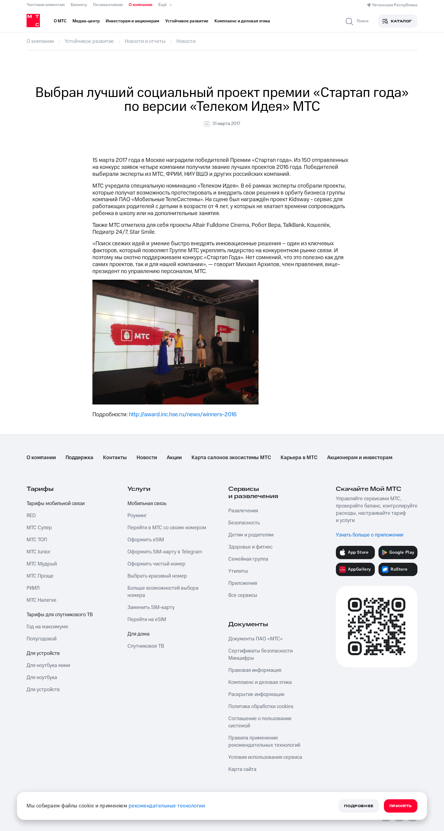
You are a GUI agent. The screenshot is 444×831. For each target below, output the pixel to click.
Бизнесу (79, 5)
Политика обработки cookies (260, 706)
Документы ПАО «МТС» (255, 639)
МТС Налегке (41, 600)
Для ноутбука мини (48, 665)
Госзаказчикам (108, 5)
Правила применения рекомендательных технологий (264, 741)
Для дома (138, 634)
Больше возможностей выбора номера (162, 592)
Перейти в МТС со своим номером (166, 527)
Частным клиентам (46, 5)
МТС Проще (40, 576)
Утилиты (238, 571)
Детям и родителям (251, 535)
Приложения (242, 583)
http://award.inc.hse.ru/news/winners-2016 (182, 415)
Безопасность (244, 523)
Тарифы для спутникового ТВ (60, 614)
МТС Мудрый (42, 564)
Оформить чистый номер (156, 564)
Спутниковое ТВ (145, 646)
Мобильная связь (146, 503)
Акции (174, 457)
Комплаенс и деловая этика (260, 682)
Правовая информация (254, 670)
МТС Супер (39, 527)
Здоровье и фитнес (250, 547)
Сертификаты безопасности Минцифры (260, 654)
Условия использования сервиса (265, 757)
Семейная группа (248, 559)
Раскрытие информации (256, 694)
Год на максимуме (47, 626)
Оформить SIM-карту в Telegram (164, 552)
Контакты (115, 457)
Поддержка (79, 457)
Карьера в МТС (299, 457)
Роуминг (137, 515)
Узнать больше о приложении (369, 535)
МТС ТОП (37, 539)
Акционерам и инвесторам (359, 457)
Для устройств (43, 653)
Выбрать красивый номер (157, 576)
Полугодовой (41, 639)
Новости (147, 457)
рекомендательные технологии (167, 806)
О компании (140, 5)
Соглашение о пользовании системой (259, 722)
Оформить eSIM (145, 539)
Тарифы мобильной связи (56, 503)
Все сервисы (242, 595)
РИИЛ (33, 588)
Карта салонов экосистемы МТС (231, 457)
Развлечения (243, 510)
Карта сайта (242, 769)
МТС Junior (38, 552)
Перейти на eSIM (146, 619)
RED (31, 515)
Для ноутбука (42, 677)
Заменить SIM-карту (151, 607)
